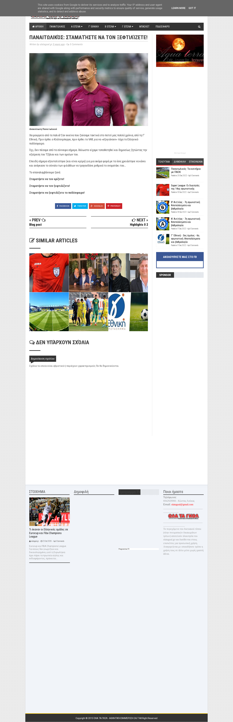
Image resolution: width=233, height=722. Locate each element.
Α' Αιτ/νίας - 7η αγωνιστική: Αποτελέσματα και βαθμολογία (186, 222)
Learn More (178, 8)
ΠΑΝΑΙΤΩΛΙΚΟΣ (57, 26)
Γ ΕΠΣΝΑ (127, 26)
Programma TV (124, 549)
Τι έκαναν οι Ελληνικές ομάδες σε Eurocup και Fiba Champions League (48, 533)
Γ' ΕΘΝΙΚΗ (93, 26)
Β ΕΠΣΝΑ (110, 26)
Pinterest (115, 206)
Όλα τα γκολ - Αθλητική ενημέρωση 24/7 (116, 718)
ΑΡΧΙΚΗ (39, 26)
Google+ (98, 206)
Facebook (64, 206)
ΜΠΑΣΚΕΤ (144, 26)
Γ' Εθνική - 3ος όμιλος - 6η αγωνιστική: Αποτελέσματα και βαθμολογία (185, 238)
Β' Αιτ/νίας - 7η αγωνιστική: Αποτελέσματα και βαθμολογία (185, 205)
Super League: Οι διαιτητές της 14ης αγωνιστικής (185, 187)
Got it (192, 8)
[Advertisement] (53, 458)
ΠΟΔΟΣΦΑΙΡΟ (162, 26)
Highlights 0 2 (139, 224)
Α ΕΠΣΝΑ (76, 26)
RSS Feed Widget (180, 153)
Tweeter (81, 206)
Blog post (35, 224)
